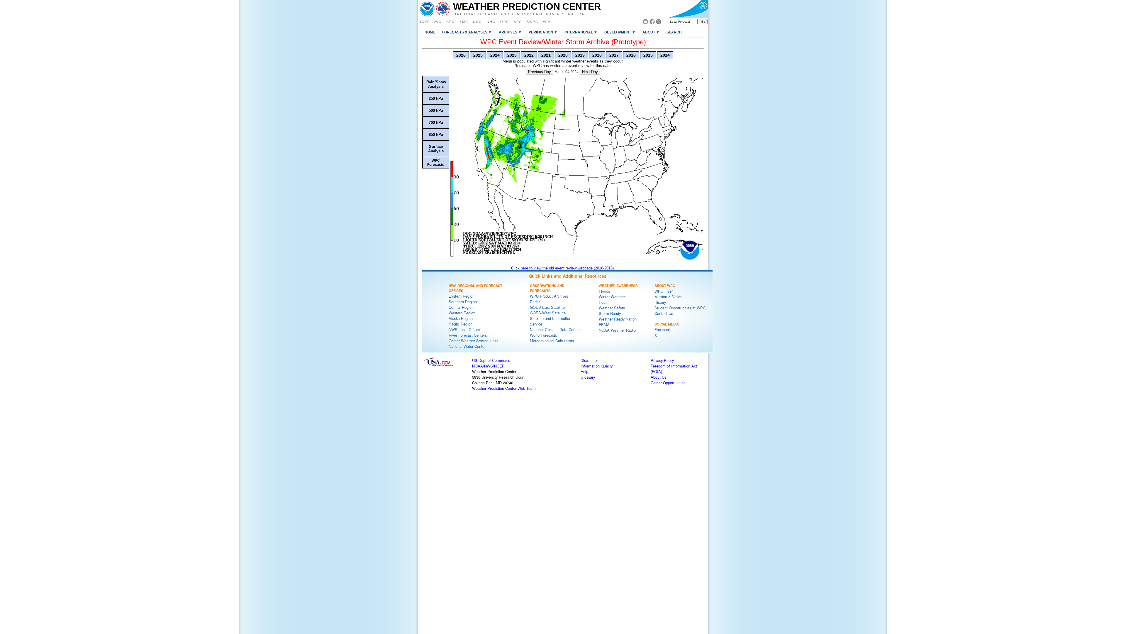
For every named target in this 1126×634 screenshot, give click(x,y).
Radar (535, 301)
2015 (648, 55)
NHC (491, 21)
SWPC (532, 21)
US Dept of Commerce (491, 360)
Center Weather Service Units (473, 340)
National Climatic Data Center (555, 329)
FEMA (604, 324)
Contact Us (663, 313)
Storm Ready (610, 313)
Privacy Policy (662, 360)
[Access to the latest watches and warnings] (443, 9)
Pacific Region (460, 324)
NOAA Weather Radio (617, 330)
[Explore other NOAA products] (427, 9)
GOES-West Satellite (548, 313)
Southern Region (463, 301)
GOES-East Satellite (547, 307)
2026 (461, 55)
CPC (450, 21)
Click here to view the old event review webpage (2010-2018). (563, 268)
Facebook (662, 329)
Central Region (461, 307)
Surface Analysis (436, 148)
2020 (563, 55)
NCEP (424, 21)
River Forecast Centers (468, 335)
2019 (580, 55)
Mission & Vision (668, 296)
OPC (504, 21)
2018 (597, 55)
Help (584, 371)
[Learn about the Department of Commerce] (688, 9)
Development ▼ (619, 32)
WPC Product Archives (549, 296)
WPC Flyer (663, 291)
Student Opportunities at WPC (680, 308)
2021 (546, 55)
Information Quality (597, 366)
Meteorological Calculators (552, 340)
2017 (614, 55)
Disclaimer (589, 360)
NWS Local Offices (464, 329)
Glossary (588, 377)
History (660, 302)
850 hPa (436, 134)
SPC (518, 21)
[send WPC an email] (645, 22)
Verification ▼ (543, 32)
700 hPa (436, 122)
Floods (604, 291)
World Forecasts (543, 335)
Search (674, 32)
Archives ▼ (510, 32)
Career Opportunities (668, 382)
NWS (488, 366)
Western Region (462, 313)
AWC (437, 21)
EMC (463, 21)
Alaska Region (461, 318)
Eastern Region (461, 296)
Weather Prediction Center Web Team (504, 388)
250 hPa (436, 98)
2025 (478, 55)
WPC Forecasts (435, 162)
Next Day (590, 72)
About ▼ (650, 32)
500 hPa (436, 110)
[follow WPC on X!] (658, 22)
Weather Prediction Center (527, 6)
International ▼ (580, 32)
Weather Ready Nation (618, 319)
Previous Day (539, 72)
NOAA (477, 366)
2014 (665, 55)
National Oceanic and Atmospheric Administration (519, 13)
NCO (477, 21)
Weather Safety (612, 308)
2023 (512, 55)
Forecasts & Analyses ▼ (467, 32)
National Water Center (467, 346)
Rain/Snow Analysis (436, 84)
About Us (658, 377)
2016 (631, 55)
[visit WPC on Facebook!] (652, 22)
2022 (529, 55)
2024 (495, 55)
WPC (547, 21)
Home (430, 32)
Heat (603, 302)
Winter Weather (612, 296)
